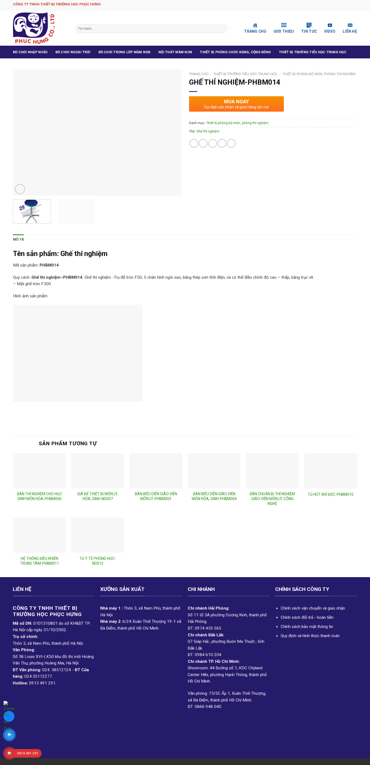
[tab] (18, 239)
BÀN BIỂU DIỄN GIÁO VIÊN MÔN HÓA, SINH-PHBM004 (214, 496)
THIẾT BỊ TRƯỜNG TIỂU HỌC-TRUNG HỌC (312, 52)
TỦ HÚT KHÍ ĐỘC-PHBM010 (330, 494)
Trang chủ (198, 74)
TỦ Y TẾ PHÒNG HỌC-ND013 (97, 561)
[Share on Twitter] (203, 143)
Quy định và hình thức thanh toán (310, 635)
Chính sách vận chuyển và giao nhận (313, 608)
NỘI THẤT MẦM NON (175, 52)
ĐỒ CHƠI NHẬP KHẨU (30, 52)
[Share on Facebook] (194, 143)
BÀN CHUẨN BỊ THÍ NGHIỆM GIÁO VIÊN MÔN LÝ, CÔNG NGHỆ (272, 499)
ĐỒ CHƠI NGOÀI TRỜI (73, 52)
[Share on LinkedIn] (231, 143)
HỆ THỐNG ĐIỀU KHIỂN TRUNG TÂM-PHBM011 (39, 561)
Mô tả (18, 239)
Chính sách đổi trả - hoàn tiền (307, 617)
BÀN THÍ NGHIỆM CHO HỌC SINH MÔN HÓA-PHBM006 (39, 496)
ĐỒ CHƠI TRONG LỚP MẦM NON (125, 52)
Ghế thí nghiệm (207, 131)
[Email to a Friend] (212, 143)
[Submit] (222, 28)
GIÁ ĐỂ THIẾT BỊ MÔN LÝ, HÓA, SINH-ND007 (97, 496)
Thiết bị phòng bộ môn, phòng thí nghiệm (319, 74)
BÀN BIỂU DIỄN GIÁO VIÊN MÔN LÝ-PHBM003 (156, 496)
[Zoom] (20, 189)
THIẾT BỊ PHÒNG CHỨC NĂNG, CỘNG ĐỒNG (235, 52)
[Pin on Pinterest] (222, 143)
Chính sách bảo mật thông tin (307, 626)
